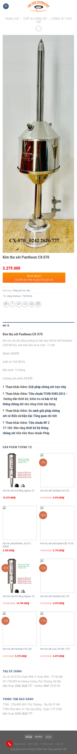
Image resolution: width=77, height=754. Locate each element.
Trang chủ (12, 18)
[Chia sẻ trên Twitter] (19, 304)
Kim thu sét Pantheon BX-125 (54, 596)
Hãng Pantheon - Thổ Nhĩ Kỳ (19, 296)
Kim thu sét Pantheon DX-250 (17, 648)
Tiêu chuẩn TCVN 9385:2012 (46, 394)
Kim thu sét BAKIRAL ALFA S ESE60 (17, 545)
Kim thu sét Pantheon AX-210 (54, 490)
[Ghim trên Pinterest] (32, 304)
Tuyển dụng (47, 744)
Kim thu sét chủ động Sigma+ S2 (19, 596)
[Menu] (6, 6)
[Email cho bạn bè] (25, 304)
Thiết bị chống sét (35, 18)
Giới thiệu (33, 744)
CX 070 (28, 378)
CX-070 (15, 353)
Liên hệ (59, 744)
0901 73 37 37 (52, 686)
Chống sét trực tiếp (21, 290)
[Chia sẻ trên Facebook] (12, 304)
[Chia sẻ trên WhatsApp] (6, 304)
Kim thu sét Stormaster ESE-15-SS (56, 543)
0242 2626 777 (23, 686)
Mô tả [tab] (6, 325)
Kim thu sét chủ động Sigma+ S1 (19, 490)
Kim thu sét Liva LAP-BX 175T (55, 648)
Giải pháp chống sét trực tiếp (47, 387)
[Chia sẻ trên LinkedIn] (38, 304)
